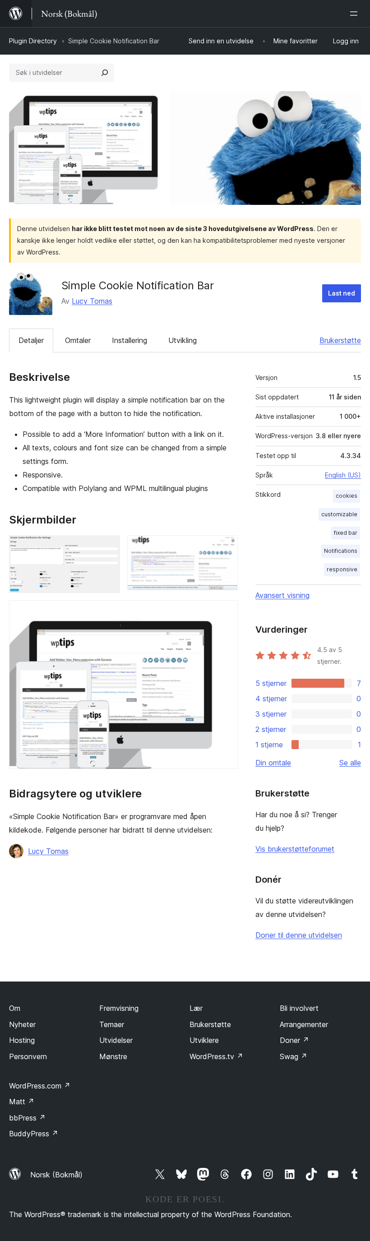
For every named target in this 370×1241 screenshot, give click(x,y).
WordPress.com (39, 1085)
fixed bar (345, 532)
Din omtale (273, 762)
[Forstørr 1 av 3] (107, 547)
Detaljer (31, 340)
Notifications (340, 550)
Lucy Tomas (92, 301)
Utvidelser (116, 1040)
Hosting (22, 1040)
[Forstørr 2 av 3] (225, 547)
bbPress (27, 1117)
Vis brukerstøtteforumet (294, 848)
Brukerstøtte (340, 340)
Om (14, 1008)
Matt (21, 1101)
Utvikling (182, 340)
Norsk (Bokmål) (56, 1174)
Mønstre (113, 1056)
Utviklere (204, 1040)
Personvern (28, 1056)
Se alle (350, 762)
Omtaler (78, 340)
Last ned (341, 293)
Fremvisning (119, 1008)
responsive (342, 569)
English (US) (343, 475)
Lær (196, 1008)
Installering (129, 340)
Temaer (111, 1024)
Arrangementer (304, 1024)
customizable (339, 514)
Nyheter (22, 1024)
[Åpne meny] (355, 13)
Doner (294, 1040)
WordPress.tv (216, 1056)
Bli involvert (299, 1008)
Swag (293, 1056)
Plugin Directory (33, 41)
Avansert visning (282, 595)
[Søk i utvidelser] (105, 73)
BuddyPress (33, 1133)
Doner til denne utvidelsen (298, 935)
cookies (346, 495)
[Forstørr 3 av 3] (225, 612)
